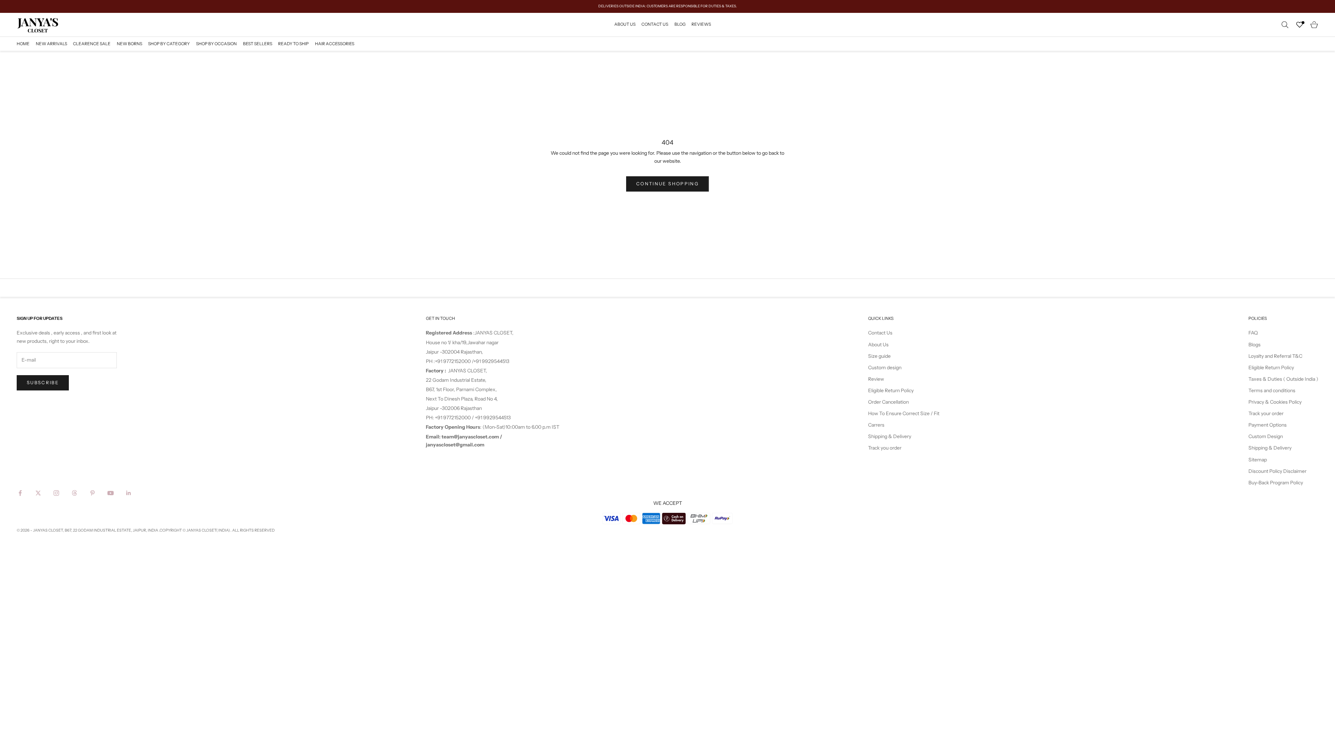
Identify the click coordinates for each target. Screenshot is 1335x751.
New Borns (129, 43)
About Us (625, 24)
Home (23, 43)
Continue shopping (667, 183)
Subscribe (43, 382)
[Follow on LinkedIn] (128, 493)
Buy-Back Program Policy (1275, 482)
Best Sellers (257, 43)
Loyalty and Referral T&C (1275, 356)
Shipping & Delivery (889, 436)
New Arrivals (51, 43)
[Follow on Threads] (74, 493)
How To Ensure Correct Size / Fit (903, 413)
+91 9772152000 (453, 361)
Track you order (884, 448)
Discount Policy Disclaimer (1277, 471)
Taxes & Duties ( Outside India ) (1283, 379)
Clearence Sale (92, 43)
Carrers (876, 425)
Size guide (879, 356)
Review (876, 379)
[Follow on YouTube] (110, 493)
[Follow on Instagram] (56, 493)
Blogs (1254, 344)
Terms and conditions (1271, 390)
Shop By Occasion (216, 43)
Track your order (1266, 413)
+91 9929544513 (491, 361)
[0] (1299, 24)
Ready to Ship (293, 43)
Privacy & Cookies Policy (1275, 402)
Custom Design (1265, 436)
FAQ (1253, 333)
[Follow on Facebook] (20, 493)
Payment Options (1267, 425)
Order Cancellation (888, 402)
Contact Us (654, 24)
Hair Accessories (334, 43)
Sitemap (1257, 460)
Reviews (701, 24)
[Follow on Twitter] (38, 493)
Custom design (884, 367)
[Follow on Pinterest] (92, 493)
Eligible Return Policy (891, 390)
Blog (680, 24)
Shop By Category (169, 43)
